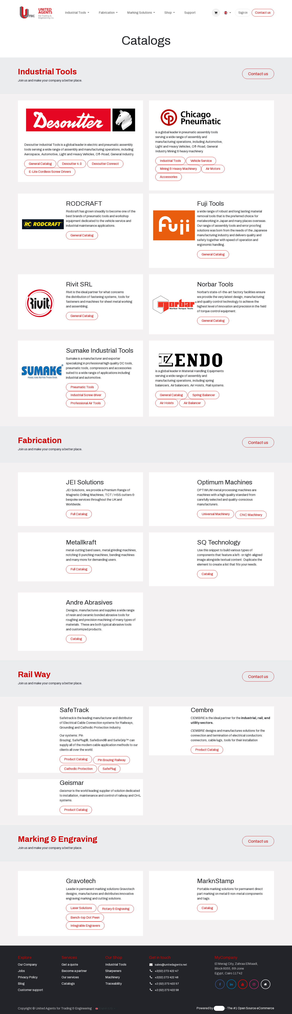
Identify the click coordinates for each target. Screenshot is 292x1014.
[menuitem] (77, 13)
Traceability (113, 983)
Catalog (207, 574)
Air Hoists (167, 403)
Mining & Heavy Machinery (178, 168)
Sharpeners (113, 971)
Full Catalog (79, 514)
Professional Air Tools (86, 403)
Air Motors (213, 168)
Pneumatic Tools (82, 387)
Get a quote (70, 964)
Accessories (168, 177)
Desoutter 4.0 (72, 163)
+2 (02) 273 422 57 (167, 983)
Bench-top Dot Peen (85, 917)
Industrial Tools (170, 160)
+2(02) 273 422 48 (166, 977)
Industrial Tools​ (115, 964)
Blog (21, 983)
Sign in (243, 12)
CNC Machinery (251, 515)
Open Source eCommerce (256, 1008)
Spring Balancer (203, 395)
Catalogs (68, 983)
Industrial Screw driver (86, 395)
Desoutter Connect (105, 163)
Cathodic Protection (78, 768)
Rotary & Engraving (116, 908)
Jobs (21, 971)
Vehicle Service (201, 160)
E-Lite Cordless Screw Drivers (50, 171)
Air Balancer (192, 403)
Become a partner (74, 971)
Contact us (263, 12)
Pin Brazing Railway (112, 760)
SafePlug (109, 768)
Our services (70, 977)
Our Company (27, 964)
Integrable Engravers (85, 925)
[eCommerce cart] (216, 13)
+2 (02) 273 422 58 (167, 990)
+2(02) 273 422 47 (167, 971)
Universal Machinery (216, 514)
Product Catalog (76, 759)
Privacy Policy (28, 977)
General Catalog (40, 163)
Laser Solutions (81, 908)
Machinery (112, 977)
